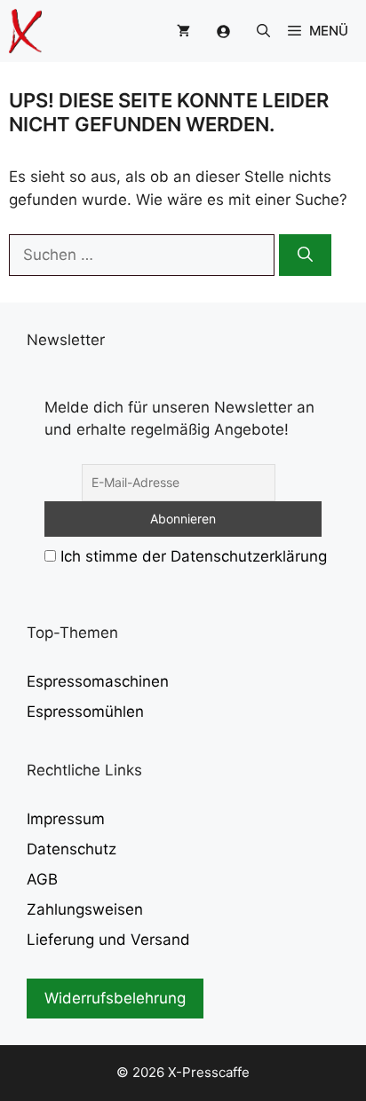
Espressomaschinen (98, 681)
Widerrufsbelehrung (115, 998)
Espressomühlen (85, 711)
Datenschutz (71, 849)
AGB (42, 879)
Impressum (66, 819)
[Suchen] (305, 255)
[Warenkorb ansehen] (183, 31)
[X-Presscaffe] (25, 31)
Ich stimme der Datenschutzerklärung (193, 556)
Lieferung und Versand (108, 939)
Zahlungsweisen (85, 909)
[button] (263, 31)
